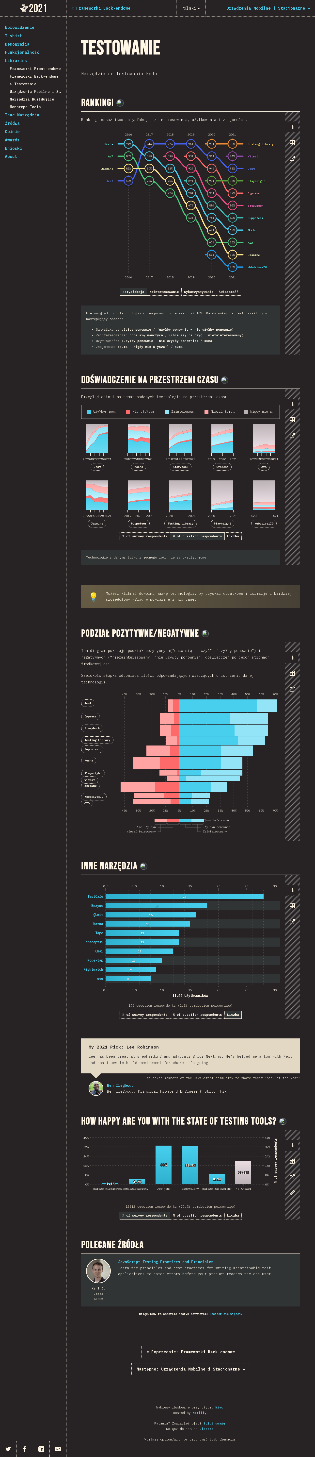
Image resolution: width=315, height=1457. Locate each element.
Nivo (219, 1407)
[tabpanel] (190, 233)
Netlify (199, 1413)
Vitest (89, 780)
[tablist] (291, 145)
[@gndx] (120, 103)
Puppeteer (138, 523)
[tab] (292, 127)
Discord (206, 1429)
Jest (97, 467)
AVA (264, 467)
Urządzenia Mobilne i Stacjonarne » (191, 1369)
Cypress (222, 467)
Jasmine (97, 523)
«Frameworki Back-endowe (190, 1351)
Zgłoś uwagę (214, 1423)
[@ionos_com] (224, 380)
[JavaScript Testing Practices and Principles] (98, 1271)
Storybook (180, 467)
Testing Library (180, 523)
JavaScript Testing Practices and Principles (165, 1261)
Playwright (222, 523)
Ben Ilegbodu (96, 1088)
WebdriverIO (263, 523)
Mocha (138, 467)
